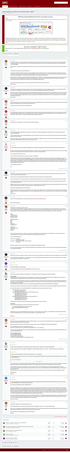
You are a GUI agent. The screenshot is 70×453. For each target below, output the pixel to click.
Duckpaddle (8, 427)
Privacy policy (60, 449)
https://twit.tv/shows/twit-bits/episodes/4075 (37, 198)
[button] (18, 6)
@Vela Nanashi (13, 311)
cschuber (62, 431)
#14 (66, 319)
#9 (66, 197)
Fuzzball (62, 423)
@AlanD (13, 158)
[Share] (65, 60)
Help (64, 449)
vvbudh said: (13, 145)
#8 (66, 172)
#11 (66, 253)
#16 (66, 377)
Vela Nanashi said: (14, 264)
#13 (66, 272)
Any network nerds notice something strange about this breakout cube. (19, 426)
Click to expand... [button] (39, 361)
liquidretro (7, 423)
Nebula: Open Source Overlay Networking (14, 430)
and (15, 202)
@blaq (39, 245)
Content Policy (44, 449)
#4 (66, 110)
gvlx (6, 431)
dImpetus (7, 435)
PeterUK (7, 439)
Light (5, 449)
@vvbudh (21, 89)
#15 (66, 342)
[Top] (65, 450)
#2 (66, 87)
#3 (66, 100)
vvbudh (4, 13)
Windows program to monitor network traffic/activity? (16, 422)
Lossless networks (9, 434)
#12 (66, 262)
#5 (66, 120)
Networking (16, 423)
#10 (66, 206)
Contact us (49, 449)
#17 (66, 402)
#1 (66, 60)
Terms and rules (54, 449)
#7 (66, 143)
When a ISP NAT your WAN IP (11, 438)
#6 (66, 130)
